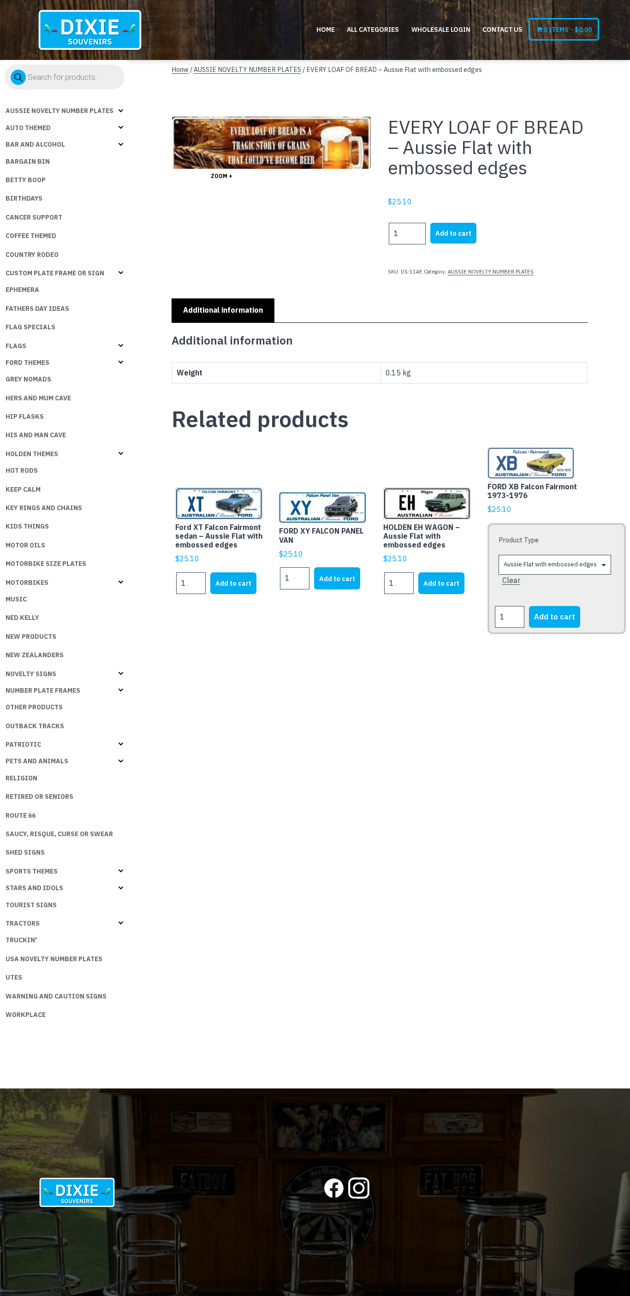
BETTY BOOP (26, 180)
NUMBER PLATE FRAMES (43, 690)
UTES (14, 977)
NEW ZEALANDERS (35, 655)
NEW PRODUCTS (31, 636)
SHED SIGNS (25, 852)
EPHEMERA (22, 289)
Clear (511, 580)
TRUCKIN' (21, 940)
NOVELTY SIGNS (31, 674)
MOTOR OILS (25, 545)
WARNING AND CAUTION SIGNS (56, 996)
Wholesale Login (440, 29)
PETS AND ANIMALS (37, 761)
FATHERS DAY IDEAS (37, 308)
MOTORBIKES (27, 582)
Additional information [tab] (223, 310)
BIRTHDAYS (24, 198)
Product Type (519, 539)
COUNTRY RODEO (32, 254)
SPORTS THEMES (32, 871)
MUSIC (16, 599)
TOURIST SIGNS (31, 905)
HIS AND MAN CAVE (36, 435)
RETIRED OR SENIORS (39, 796)
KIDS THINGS (27, 526)
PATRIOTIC (23, 744)
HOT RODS (22, 470)
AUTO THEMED (28, 128)
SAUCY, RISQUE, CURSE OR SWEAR (59, 834)
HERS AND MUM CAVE (38, 398)
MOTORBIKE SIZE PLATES (46, 563)
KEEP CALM (23, 489)
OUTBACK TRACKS (35, 726)
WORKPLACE (26, 1015)
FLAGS (16, 346)
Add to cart (453, 233)
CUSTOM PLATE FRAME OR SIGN (55, 273)
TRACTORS (23, 923)
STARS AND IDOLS (34, 888)
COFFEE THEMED (31, 236)
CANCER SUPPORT (34, 217)
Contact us (502, 29)
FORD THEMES (27, 362)
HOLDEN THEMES (32, 454)
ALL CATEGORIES (373, 29)
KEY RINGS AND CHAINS (44, 508)
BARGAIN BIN (28, 161)
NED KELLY (22, 617)
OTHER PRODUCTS (34, 707)
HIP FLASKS (25, 416)
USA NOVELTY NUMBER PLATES (54, 959)
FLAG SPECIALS (30, 327)
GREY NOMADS (28, 379)
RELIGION (21, 778)
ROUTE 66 (21, 815)
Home (325, 29)
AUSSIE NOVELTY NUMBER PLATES (59, 111)
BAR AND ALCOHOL (35, 144)
